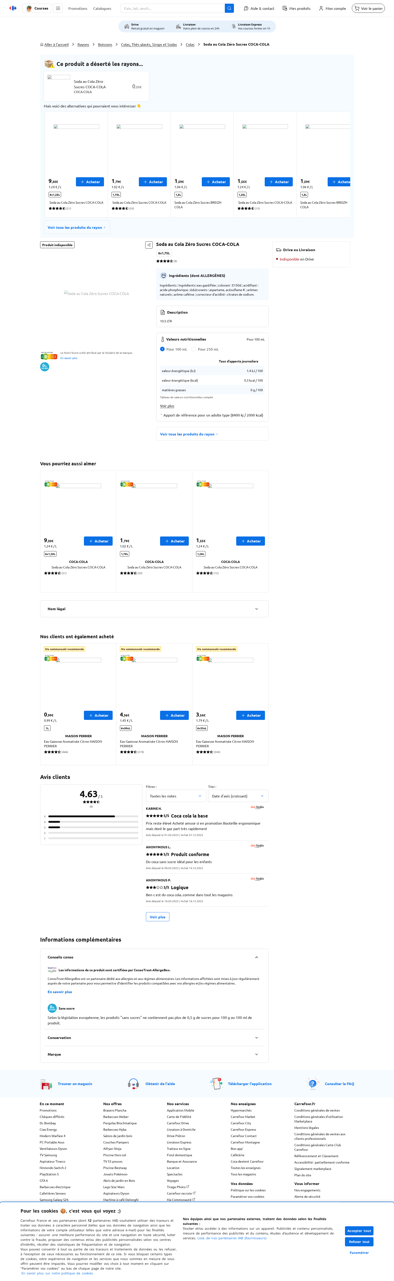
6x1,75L (164, 253)
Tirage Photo (176, 1187)
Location (173, 1168)
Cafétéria (237, 1155)
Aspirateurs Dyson (116, 1193)
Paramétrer (359, 1252)
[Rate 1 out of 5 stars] (158, 261)
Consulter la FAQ (339, 1083)
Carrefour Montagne (245, 1142)
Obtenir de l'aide (160, 1083)
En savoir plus (68, 358)
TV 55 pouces (112, 1161)
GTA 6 (44, 1180)
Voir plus (167, 405)
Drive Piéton (176, 1136)
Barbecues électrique (55, 1187)
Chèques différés (52, 1116)
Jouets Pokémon (115, 1174)
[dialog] (197, 1241)
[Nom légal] (256, 608)
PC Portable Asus (52, 1142)
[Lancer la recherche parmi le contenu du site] (229, 8)
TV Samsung (48, 1155)
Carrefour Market (243, 1116)
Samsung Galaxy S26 (54, 1200)
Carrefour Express (243, 1129)
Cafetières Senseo (53, 1193)
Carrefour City (241, 1123)
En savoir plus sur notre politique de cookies (57, 1273)
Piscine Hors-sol (114, 1155)
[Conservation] (256, 1037)
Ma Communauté (179, 1200)
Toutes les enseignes (246, 1168)
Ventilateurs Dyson (53, 1148)
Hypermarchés (241, 1110)
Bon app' (237, 1148)
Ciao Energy (48, 1129)
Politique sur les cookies (248, 1190)
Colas (190, 44)
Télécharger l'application (250, 1083)
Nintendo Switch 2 (53, 1168)
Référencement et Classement (316, 1156)
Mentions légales (306, 1127)
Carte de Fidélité (179, 1116)
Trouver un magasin (75, 1083)
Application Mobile (180, 1110)
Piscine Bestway (115, 1168)
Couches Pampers (116, 1142)
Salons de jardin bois (117, 1136)
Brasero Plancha (114, 1110)
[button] (58, 8)
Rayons (83, 44)
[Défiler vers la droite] (339, 164)
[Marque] (256, 1054)
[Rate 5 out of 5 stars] (171, 261)
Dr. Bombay (48, 1123)
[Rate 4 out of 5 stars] (168, 261)
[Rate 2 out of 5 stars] (161, 261)
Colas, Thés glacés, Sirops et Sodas (149, 44)
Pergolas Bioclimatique (120, 1123)
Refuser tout (359, 1241)
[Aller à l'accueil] (13, 8)
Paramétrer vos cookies (247, 1196)
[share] (149, 245)
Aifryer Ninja (112, 1148)
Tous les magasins (243, 1174)
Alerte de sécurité (307, 1196)
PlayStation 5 (49, 1174)
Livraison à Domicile (181, 1129)
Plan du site (302, 1175)
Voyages (173, 1180)
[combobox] (177, 8)
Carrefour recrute (180, 1193)
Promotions (48, 1110)
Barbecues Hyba (114, 1129)
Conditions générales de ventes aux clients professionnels (319, 1136)
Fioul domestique (179, 1155)
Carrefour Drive (178, 1123)
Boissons (105, 44)
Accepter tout (359, 1231)
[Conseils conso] (256, 957)
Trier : (212, 786)
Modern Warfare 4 (52, 1136)
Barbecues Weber (116, 1116)
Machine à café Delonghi (121, 1200)
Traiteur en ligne (179, 1148)
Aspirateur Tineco (52, 1161)
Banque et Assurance (182, 1161)
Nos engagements (307, 1190)
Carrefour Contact (244, 1136)
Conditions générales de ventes (317, 1110)
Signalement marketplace (312, 1168)
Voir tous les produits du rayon (75, 227)
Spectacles (174, 1174)
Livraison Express (179, 1142)
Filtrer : (151, 786)
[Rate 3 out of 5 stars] (164, 261)
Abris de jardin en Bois (119, 1180)
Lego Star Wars (113, 1187)
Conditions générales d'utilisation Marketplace (318, 1118)
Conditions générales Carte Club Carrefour (317, 1147)
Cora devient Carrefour (247, 1161)
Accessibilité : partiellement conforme (322, 1162)
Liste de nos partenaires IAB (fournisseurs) (231, 1238)
